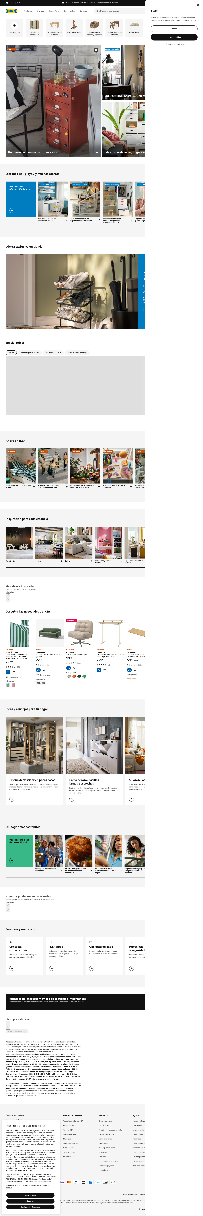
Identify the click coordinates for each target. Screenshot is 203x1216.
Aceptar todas (30, 1195)
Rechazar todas (30, 1201)
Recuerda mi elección (176, 44)
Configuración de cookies (30, 1207)
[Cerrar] (198, 5)
